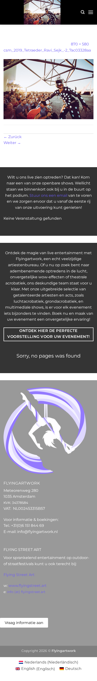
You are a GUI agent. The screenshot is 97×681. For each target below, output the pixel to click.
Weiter (12, 142)
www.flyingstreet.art (27, 585)
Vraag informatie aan (24, 622)
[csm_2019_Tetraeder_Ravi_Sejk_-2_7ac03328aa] (48, 89)
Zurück (13, 137)
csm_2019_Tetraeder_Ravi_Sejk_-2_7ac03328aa (47, 50)
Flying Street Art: (19, 574)
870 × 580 (80, 44)
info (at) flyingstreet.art (26, 592)
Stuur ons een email (48, 195)
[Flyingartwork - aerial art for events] (42, 12)
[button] (83, 12)
